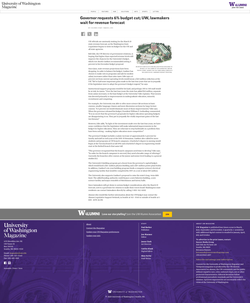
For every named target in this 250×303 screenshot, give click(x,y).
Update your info (93, 236)
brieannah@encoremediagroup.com (212, 252)
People (93, 11)
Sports (144, 11)
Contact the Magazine (95, 228)
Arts (136, 11)
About (88, 224)
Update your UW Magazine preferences (102, 232)
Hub (114, 11)
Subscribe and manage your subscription (214, 260)
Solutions (125, 11)
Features (105, 11)
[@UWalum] (89, 34)
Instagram (10, 263)
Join (167, 214)
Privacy (15, 268)
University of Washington (125, 291)
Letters (156, 11)
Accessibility (7, 268)
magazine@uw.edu (18, 253)
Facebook (6, 263)
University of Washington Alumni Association (89, 212)
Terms (20, 268)
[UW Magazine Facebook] (82, 34)
